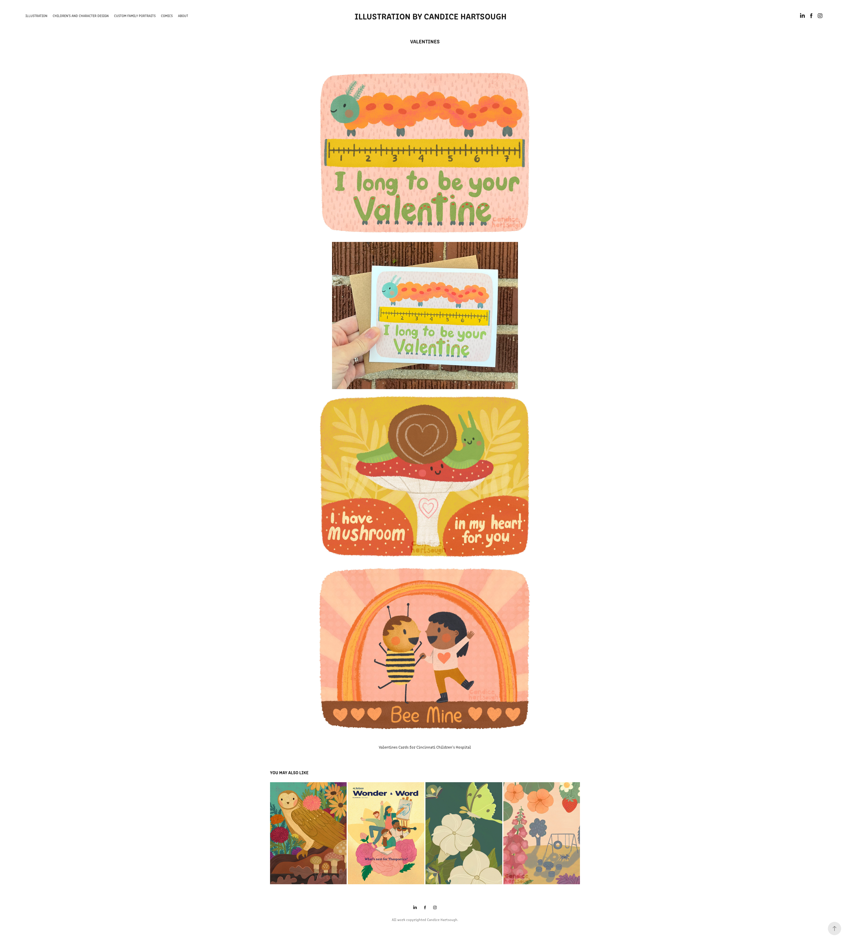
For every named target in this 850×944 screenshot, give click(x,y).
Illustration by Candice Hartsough (430, 16)
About (183, 15)
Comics (167, 15)
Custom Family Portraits (135, 15)
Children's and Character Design (81, 15)
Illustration (36, 15)
